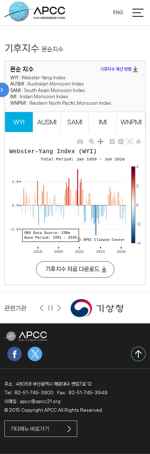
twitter (35, 354)
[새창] (97, 308)
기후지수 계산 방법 (115, 69)
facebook (14, 354)
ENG (118, 12)
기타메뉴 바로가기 (29, 429)
